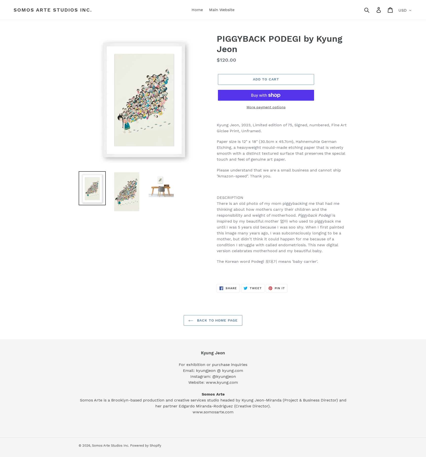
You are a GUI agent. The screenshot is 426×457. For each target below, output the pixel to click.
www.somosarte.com (213, 412)
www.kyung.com (222, 382)
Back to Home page (217, 320)
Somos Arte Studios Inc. (53, 10)
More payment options (266, 107)
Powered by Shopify (145, 445)
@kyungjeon (224, 376)
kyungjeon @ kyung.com (219, 370)
